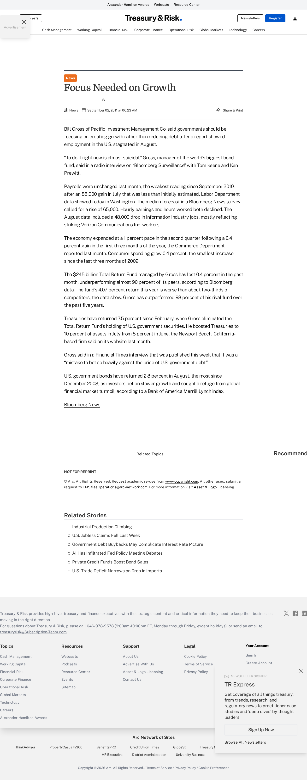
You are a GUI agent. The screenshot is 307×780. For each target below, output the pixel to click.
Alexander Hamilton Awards (128, 4)
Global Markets (13, 695)
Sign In (251, 655)
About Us (131, 656)
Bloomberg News (82, 404)
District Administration (149, 755)
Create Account (259, 663)
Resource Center (187, 4)
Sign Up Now (261, 729)
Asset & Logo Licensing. (214, 487)
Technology (9, 702)
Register (275, 18)
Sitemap (68, 687)
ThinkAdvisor (25, 747)
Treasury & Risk (212, 747)
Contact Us (132, 679)
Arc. (109, 768)
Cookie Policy (195, 656)
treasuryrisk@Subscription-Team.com (33, 632)
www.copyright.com (181, 481)
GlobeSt (179, 747)
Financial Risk (12, 672)
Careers (6, 710)
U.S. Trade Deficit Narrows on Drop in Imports (117, 570)
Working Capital (13, 664)
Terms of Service (198, 664)
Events (67, 679)
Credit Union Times (144, 747)
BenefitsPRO (106, 747)
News (70, 78)
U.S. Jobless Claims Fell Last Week (106, 535)
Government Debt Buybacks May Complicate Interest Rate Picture (137, 544)
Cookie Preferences (214, 768)
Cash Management (16, 656)
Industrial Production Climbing (102, 526)
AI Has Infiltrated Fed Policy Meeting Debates (117, 553)
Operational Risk (14, 687)
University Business (190, 755)
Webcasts (161, 4)
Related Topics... (151, 454)
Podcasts (69, 664)
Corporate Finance (15, 679)
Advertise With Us (138, 664)
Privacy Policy (185, 768)
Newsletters (250, 18)
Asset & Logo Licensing (143, 672)
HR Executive (112, 755)
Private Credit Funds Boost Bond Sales (110, 561)
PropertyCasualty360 (66, 747)
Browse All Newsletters (245, 742)
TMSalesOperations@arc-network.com (115, 487)
